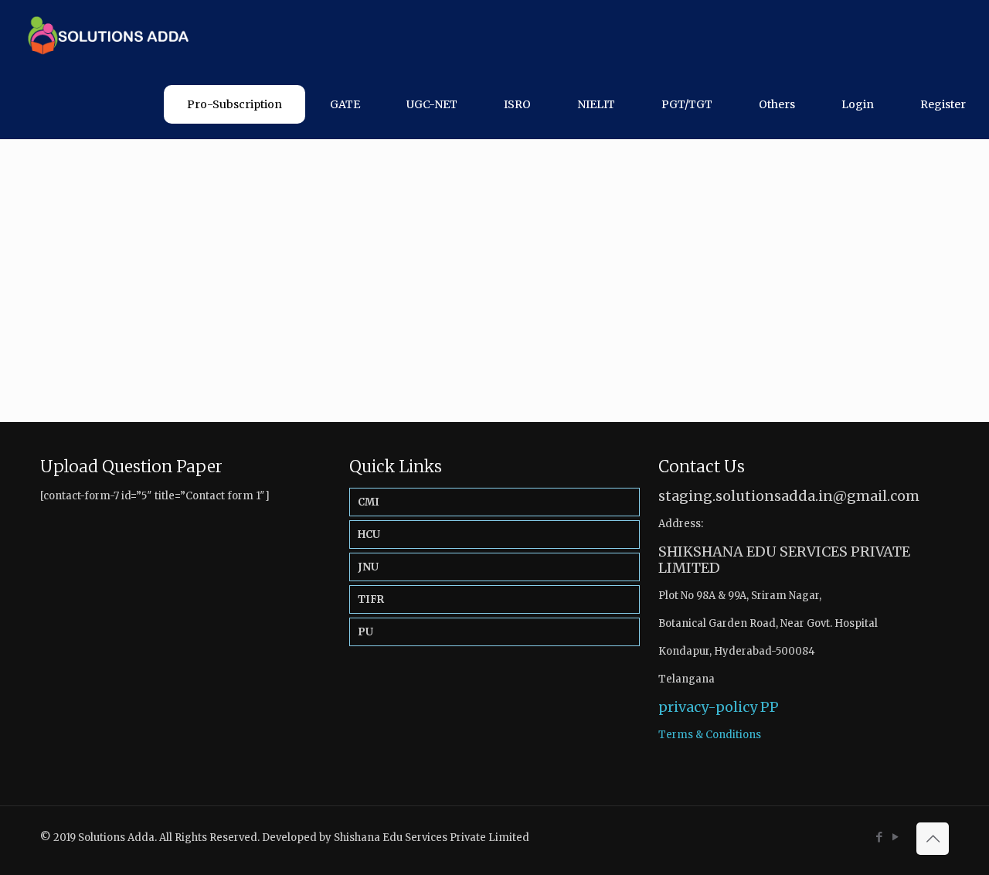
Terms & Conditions (709, 734)
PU (365, 631)
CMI (368, 502)
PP (769, 707)
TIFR (371, 599)
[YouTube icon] (895, 836)
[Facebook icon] (879, 836)
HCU (369, 534)
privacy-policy (707, 707)
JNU (368, 567)
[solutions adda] (102, 35)
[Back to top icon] (932, 838)
